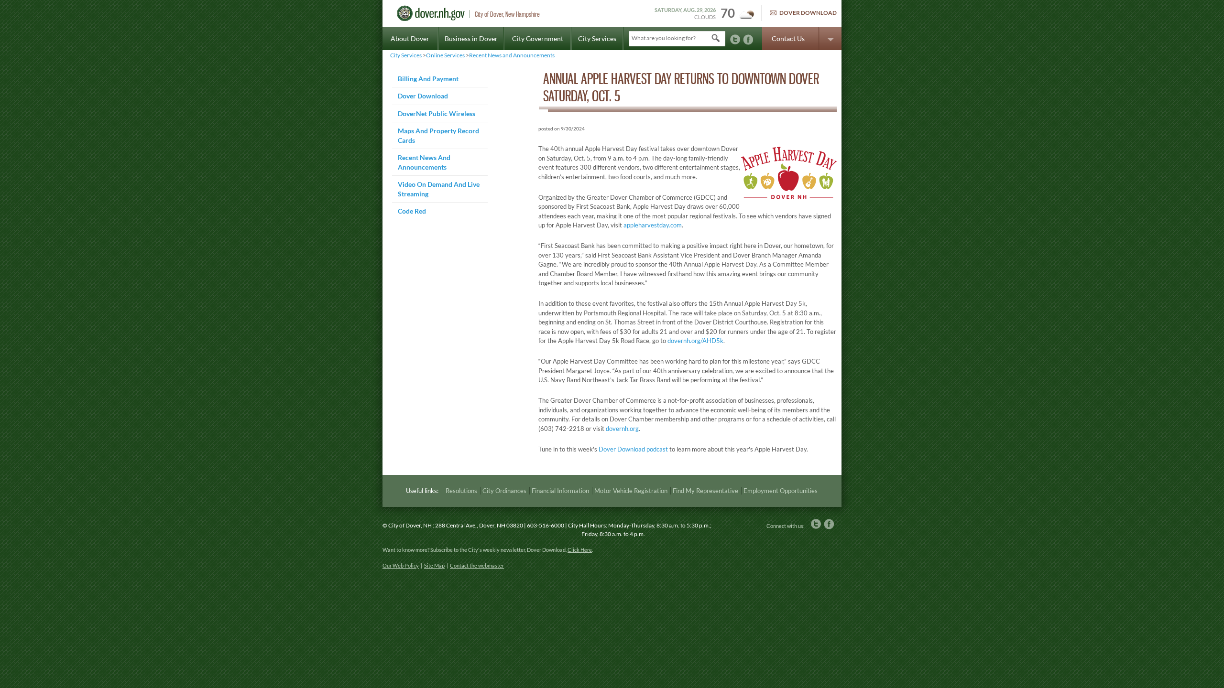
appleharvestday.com (652, 225)
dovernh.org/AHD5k (695, 340)
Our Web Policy (400, 565)
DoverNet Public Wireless (436, 113)
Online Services (445, 55)
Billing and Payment (428, 79)
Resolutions (461, 490)
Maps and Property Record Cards (438, 135)
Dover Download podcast (633, 449)
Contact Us (788, 38)
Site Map (434, 565)
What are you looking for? (664, 38)
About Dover (410, 38)
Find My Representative (705, 490)
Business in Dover (471, 38)
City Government (537, 38)
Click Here (580, 550)
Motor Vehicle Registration (630, 490)
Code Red (412, 211)
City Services (597, 38)
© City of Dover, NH (407, 525)
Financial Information (560, 490)
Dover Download (808, 12)
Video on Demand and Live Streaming (439, 189)
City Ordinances (504, 490)
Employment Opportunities (780, 490)
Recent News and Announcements (512, 55)
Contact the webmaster (477, 565)
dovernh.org (622, 428)
